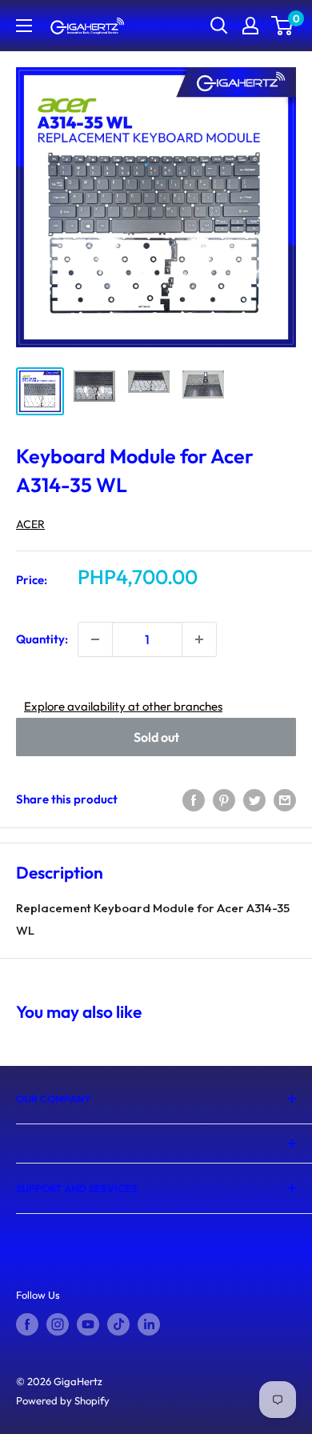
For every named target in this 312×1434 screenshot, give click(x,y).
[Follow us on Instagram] (57, 1324)
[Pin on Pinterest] (224, 799)
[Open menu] (24, 25)
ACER (30, 524)
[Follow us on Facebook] (27, 1324)
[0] (283, 25)
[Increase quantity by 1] (199, 639)
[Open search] (219, 25)
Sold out (156, 737)
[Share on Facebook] (193, 799)
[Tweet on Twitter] (254, 799)
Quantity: (42, 639)
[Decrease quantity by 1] (95, 639)
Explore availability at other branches (123, 706)
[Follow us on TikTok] (118, 1324)
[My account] (250, 25)
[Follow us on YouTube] (88, 1324)
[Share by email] (285, 799)
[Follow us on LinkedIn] (149, 1324)
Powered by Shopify (63, 1400)
